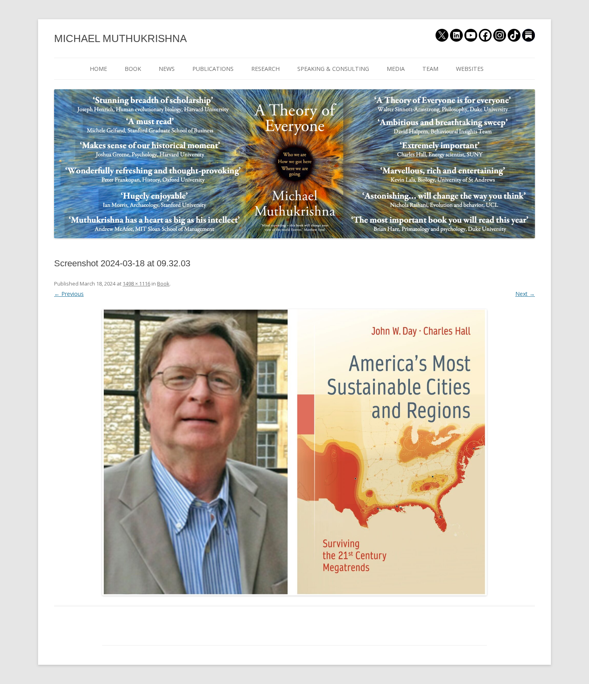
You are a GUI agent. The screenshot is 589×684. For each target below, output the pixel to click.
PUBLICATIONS (213, 68)
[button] (294, 452)
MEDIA (396, 68)
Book (163, 283)
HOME (98, 68)
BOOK (133, 68)
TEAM (430, 68)
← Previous (69, 294)
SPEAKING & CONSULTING (333, 68)
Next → (525, 294)
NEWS (167, 68)
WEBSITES (470, 68)
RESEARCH (265, 68)
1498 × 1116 (136, 283)
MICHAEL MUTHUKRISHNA (120, 38)
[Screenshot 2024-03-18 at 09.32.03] (294, 452)
